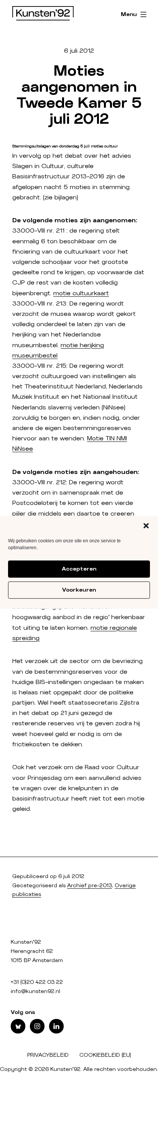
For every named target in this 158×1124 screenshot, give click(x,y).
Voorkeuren (79, 590)
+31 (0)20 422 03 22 (37, 982)
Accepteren (79, 569)
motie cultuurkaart (81, 293)
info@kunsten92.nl (35, 991)
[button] (146, 525)
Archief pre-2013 (89, 885)
